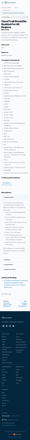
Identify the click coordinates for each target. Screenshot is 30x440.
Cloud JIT (4, 360)
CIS (3, 385)
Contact (4, 403)
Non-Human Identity (7, 362)
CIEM (3, 344)
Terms (15, 437)
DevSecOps (19, 339)
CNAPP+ (4, 339)
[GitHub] (10, 326)
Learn (17, 383)
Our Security (5, 400)
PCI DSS (4, 380)
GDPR (3, 377)
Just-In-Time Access (21, 344)
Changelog (18, 380)
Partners (4, 395)
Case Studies (19, 377)
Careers (4, 397)
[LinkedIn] (3, 326)
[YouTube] (13, 326)
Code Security (5, 354)
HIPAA (3, 375)
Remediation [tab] (6, 183)
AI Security (4, 357)
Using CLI (7, 259)
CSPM (3, 342)
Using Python (8, 264)
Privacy (10, 437)
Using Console (9, 197)
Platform (4, 336)
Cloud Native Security (21, 347)
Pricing (17, 369)
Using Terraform (10, 269)
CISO (17, 336)
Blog (17, 372)
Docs (17, 375)
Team (3, 392)
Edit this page (7, 294)
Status (4, 405)
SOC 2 (4, 369)
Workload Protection (7, 352)
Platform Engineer (20, 342)
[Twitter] (6, 326)
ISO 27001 (5, 372)
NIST (3, 383)
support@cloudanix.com (9, 425)
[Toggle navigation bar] (2, 2)
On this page (6, 17)
